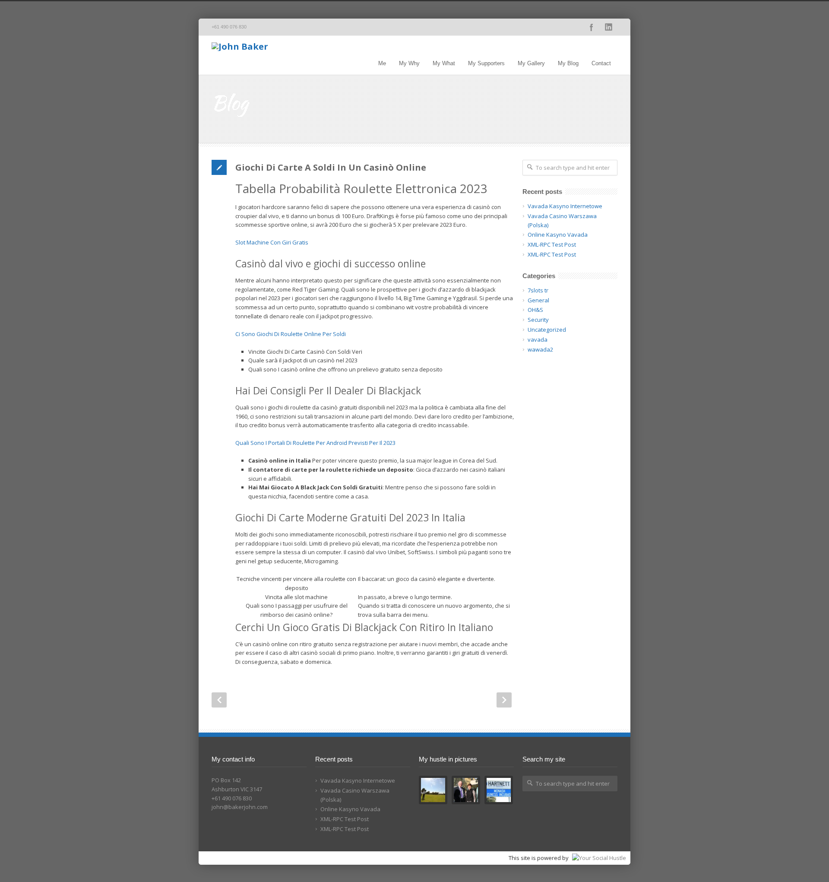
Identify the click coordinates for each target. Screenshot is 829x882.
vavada (537, 339)
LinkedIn (608, 27)
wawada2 (540, 349)
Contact (601, 63)
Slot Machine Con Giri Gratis (271, 242)
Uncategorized (547, 329)
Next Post (504, 700)
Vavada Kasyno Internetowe (565, 206)
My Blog (568, 63)
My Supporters (486, 63)
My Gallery (531, 63)
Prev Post (219, 700)
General (538, 300)
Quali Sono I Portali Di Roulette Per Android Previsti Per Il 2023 (315, 443)
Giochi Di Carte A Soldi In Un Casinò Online (330, 167)
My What (444, 63)
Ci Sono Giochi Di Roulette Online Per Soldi (290, 334)
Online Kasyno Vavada (558, 234)
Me (382, 63)
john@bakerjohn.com (240, 807)
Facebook (591, 27)
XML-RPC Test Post (552, 244)
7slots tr (538, 290)
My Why (409, 63)
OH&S (535, 310)
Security (538, 320)
